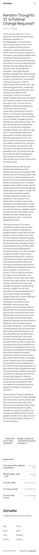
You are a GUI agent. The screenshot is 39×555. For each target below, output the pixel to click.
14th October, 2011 (30, 489)
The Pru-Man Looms (8, 496)
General (14, 28)
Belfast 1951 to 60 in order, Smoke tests (9, 440)
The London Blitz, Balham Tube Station (14, 466)
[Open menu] (34, 3)
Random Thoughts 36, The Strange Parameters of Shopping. (26, 440)
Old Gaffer (7, 3)
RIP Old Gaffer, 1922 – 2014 (11, 475)
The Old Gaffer (9, 483)
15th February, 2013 (30, 483)
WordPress (32, 551)
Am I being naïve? (10, 489)
